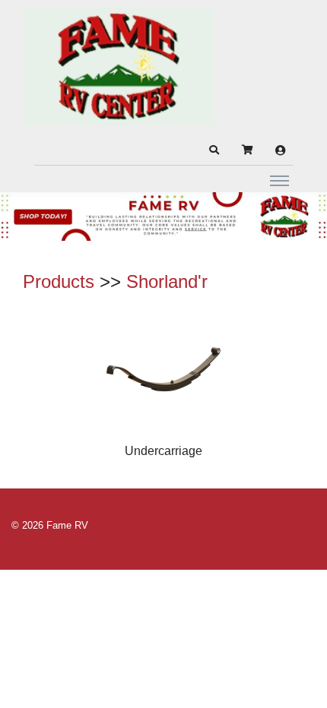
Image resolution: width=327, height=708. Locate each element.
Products (58, 281)
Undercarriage (163, 450)
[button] (214, 150)
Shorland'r (167, 281)
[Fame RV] (118, 67)
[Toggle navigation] (279, 180)
